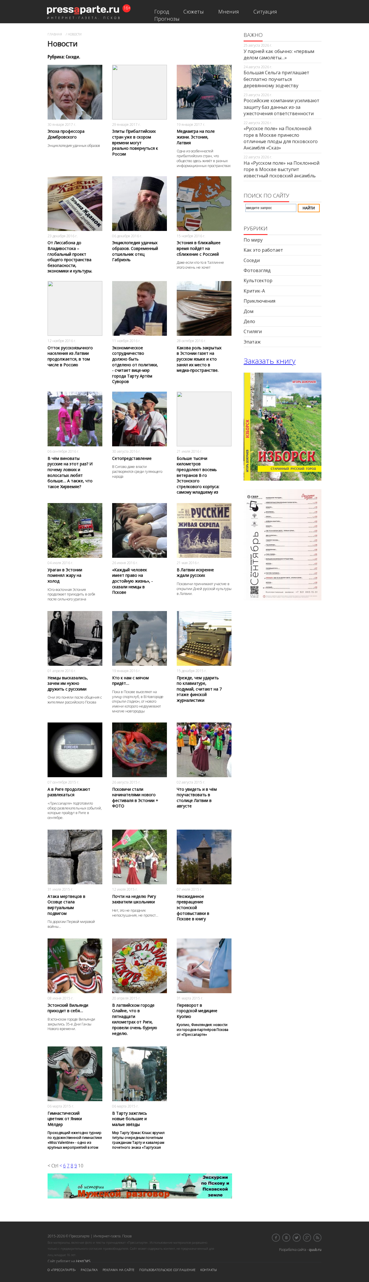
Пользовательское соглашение (167, 1270)
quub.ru (315, 1249)
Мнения (228, 11)
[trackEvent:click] (75, 108)
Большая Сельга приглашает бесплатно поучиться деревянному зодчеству (276, 79)
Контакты (208, 1270)
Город (161, 11)
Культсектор (258, 280)
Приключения (259, 301)
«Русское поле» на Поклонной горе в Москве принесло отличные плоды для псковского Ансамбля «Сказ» (281, 138)
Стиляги (253, 331)
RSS (317, 1238)
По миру (253, 240)
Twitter (297, 1238)
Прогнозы (167, 18)
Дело (249, 321)
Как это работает (263, 250)
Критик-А (254, 291)
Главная (55, 34)
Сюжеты (193, 11)
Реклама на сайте (119, 1270)
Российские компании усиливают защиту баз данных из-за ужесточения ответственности (281, 107)
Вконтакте (286, 1238)
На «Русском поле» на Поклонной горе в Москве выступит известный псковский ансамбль (281, 169)
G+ (307, 1238)
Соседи (252, 260)
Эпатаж (252, 342)
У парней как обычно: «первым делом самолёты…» (279, 54)
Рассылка (89, 1270)
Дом (248, 311)
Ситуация (265, 11)
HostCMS (83, 1261)
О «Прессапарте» (62, 1270)
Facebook (276, 1238)
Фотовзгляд (257, 270)
